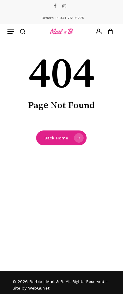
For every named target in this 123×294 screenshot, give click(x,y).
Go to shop (97, 141)
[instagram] (64, 6)
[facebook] (55, 6)
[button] (10, 32)
